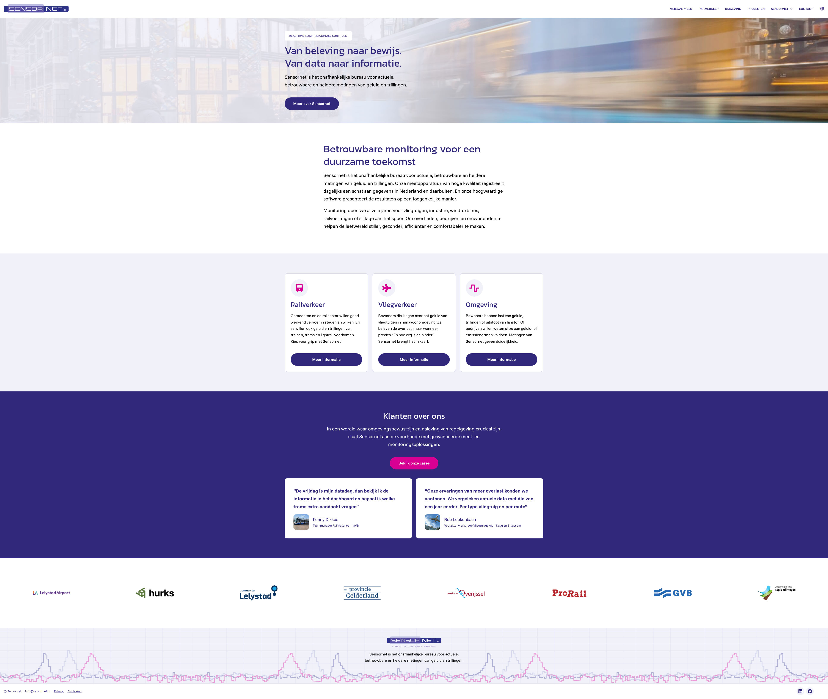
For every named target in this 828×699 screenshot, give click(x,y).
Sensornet (779, 8)
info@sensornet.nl (37, 691)
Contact (806, 8)
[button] (790, 8)
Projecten (756, 8)
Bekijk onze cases (414, 463)
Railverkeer (708, 8)
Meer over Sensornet (311, 103)
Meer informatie (326, 359)
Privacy (59, 691)
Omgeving (733, 8)
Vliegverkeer (681, 8)
